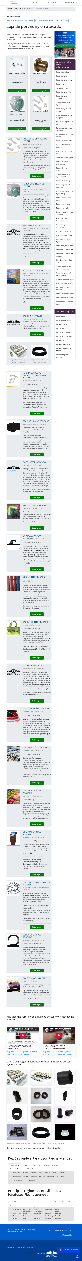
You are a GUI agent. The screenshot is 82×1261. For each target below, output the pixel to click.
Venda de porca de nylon (63, 240)
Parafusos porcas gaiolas (62, 356)
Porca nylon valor (48, 20)
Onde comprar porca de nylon (64, 116)
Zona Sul (46, 1165)
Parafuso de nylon (63, 324)
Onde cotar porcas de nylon (15, 20)
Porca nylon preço (63, 204)
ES (20, 1201)
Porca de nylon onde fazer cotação (64, 274)
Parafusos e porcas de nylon (64, 303)
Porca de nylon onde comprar (64, 110)
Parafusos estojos (63, 344)
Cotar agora (17, 90)
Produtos (50, 2)
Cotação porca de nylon (65, 279)
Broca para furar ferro (64, 336)
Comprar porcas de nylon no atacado (63, 267)
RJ (10, 1201)
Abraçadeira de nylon (64, 316)
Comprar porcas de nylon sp (63, 186)
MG (15, 1201)
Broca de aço (61, 328)
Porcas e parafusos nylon (63, 199)
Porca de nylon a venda (65, 246)
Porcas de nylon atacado (62, 169)
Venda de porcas (62, 88)
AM (69, 1201)
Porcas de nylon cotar (64, 141)
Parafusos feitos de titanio (63, 349)
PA (10, 1205)
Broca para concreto (64, 332)
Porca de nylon (29, 20)
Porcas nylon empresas (65, 294)
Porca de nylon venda (64, 235)
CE (55, 1201)
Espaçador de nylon (63, 320)
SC (35, 1201)
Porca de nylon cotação (65, 283)
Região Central (15, 1165)
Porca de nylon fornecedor (61, 219)
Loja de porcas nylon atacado (64, 261)
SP (25, 1201)
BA (50, 1201)
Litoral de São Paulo (30, 1169)
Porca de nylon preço (64, 80)
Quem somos (69, 2)
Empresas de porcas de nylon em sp (65, 192)
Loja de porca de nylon (64, 231)
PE (45, 1201)
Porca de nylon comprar (61, 97)
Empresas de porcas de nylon (65, 122)
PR (30, 1201)
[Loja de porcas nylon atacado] (17, 65)
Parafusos (60, 340)
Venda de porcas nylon (61, 20)
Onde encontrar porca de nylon (64, 213)
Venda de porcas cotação (62, 288)
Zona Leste (55, 1165)
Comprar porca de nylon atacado (63, 175)
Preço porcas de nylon (64, 298)
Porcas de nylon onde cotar (64, 152)
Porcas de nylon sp (63, 181)
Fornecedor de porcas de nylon (64, 129)
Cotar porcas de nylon (64, 157)
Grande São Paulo (15, 1169)
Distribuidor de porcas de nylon (64, 135)
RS (40, 1201)
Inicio (35, 2)
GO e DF (62, 1201)
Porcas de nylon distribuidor (62, 163)
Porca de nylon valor (64, 92)
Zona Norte (26, 1165)
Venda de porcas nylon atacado (64, 255)
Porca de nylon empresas (61, 226)
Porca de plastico (62, 72)
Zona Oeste (36, 1165)
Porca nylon (38, 20)
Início (50, 1230)
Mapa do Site (67, 1235)
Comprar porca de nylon (63, 103)
